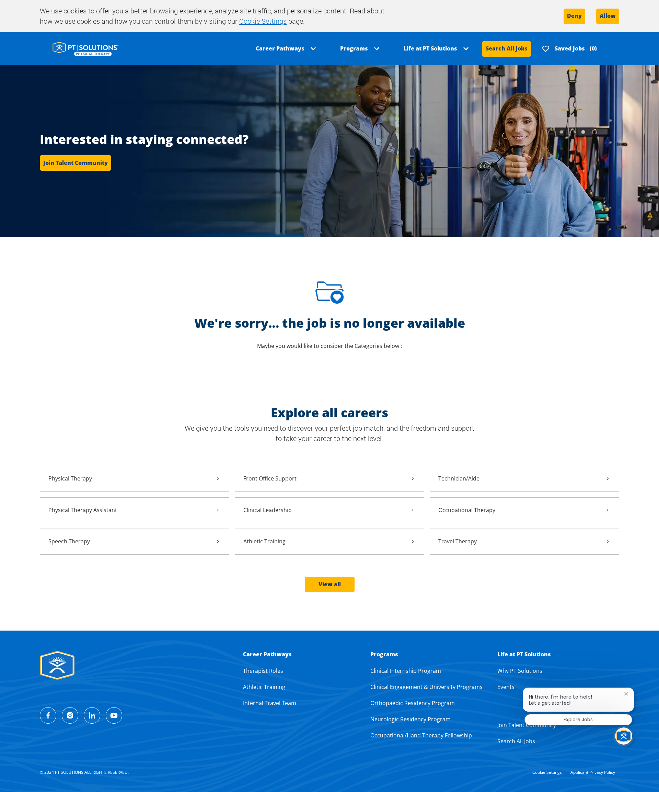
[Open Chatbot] (624, 736)
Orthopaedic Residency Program (412, 703)
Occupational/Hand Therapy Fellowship (421, 735)
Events (506, 687)
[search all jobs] (85, 48)
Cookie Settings (263, 21)
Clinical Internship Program (405, 671)
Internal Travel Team (269, 703)
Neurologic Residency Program (410, 719)
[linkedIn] (92, 715)
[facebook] (48, 715)
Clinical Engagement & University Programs (426, 687)
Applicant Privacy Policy (592, 772)
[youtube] (114, 715)
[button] (330, 584)
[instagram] (70, 715)
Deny (574, 16)
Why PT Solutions (519, 671)
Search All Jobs (507, 48)
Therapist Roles (263, 671)
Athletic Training (264, 687)
